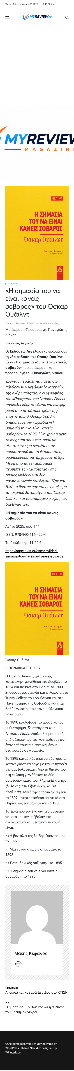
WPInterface (12, 1052)
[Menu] (7, 17)
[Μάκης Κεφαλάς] (37, 917)
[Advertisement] (37, 65)
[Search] (67, 17)
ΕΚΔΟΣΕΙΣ (12, 284)
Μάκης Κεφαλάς (51, 323)
